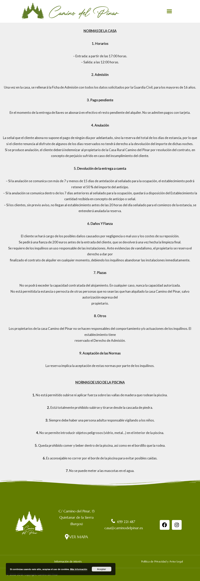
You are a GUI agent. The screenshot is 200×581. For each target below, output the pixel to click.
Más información (78, 569)
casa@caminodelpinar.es (123, 528)
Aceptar (101, 569)
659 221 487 (125, 521)
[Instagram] (177, 525)
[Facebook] (165, 525)
